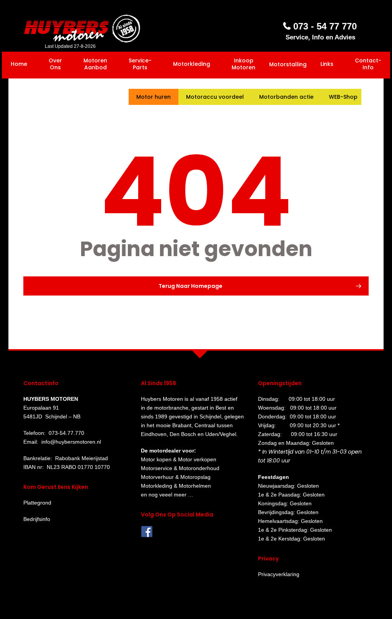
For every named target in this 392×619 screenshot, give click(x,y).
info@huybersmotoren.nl (71, 442)
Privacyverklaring (278, 574)
